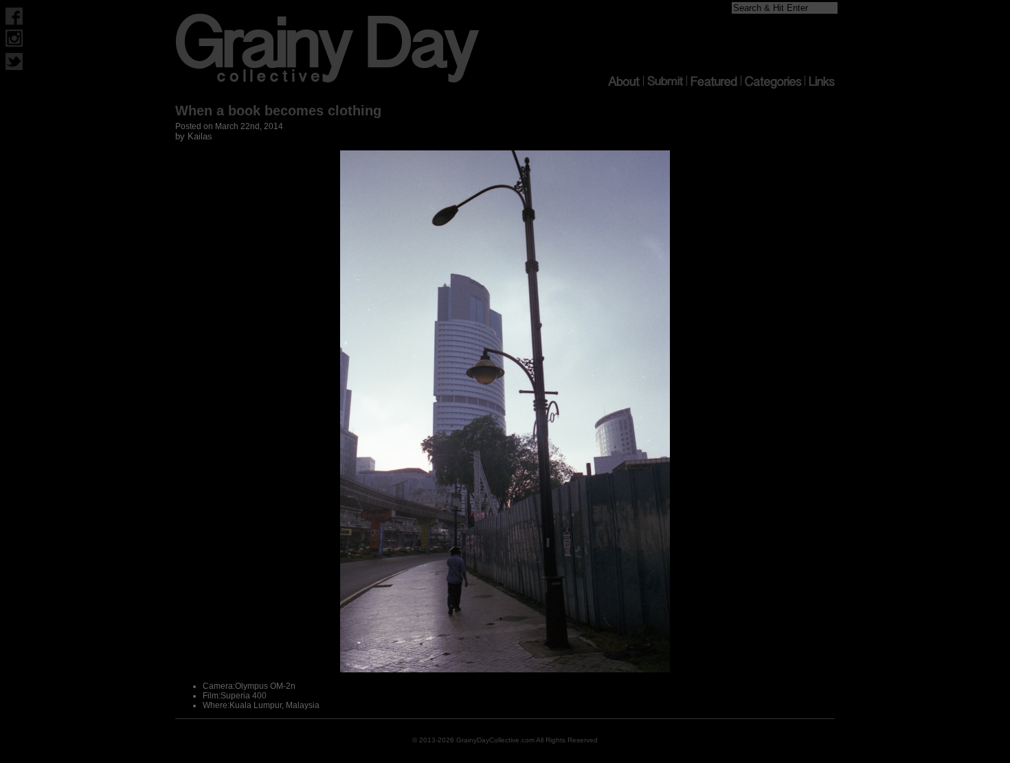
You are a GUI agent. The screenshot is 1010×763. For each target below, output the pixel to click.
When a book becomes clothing (278, 110)
